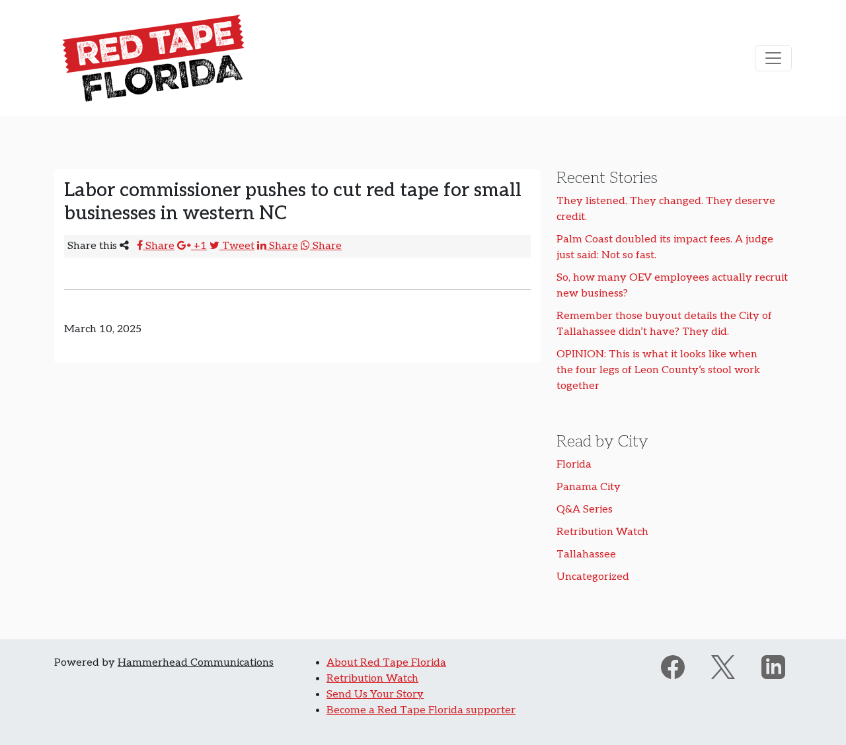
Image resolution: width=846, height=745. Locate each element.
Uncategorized (593, 577)
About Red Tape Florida (386, 662)
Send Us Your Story (375, 694)
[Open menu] (773, 58)
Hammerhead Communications (196, 662)
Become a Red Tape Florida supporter (421, 710)
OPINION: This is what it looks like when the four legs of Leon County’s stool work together (658, 370)
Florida (574, 464)
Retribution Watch (602, 532)
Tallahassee (586, 554)
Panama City (589, 487)
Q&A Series (585, 509)
